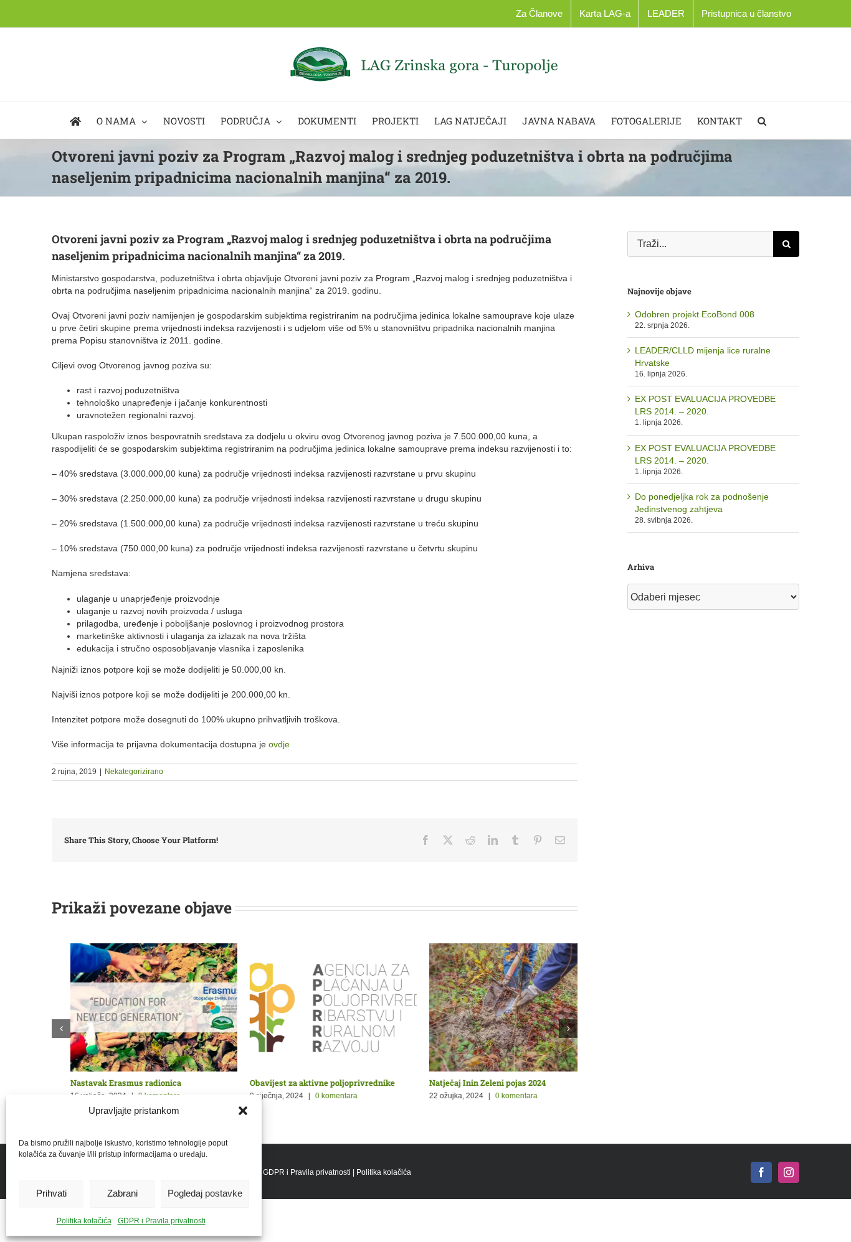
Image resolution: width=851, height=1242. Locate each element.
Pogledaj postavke (205, 1193)
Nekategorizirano (134, 771)
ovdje (279, 744)
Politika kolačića (84, 1220)
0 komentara (318, 1095)
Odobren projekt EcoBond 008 (694, 314)
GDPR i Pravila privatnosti (162, 1220)
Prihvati (51, 1193)
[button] (243, 1110)
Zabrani (122, 1193)
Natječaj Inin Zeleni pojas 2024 (289, 1082)
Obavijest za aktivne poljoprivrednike (124, 1082)
